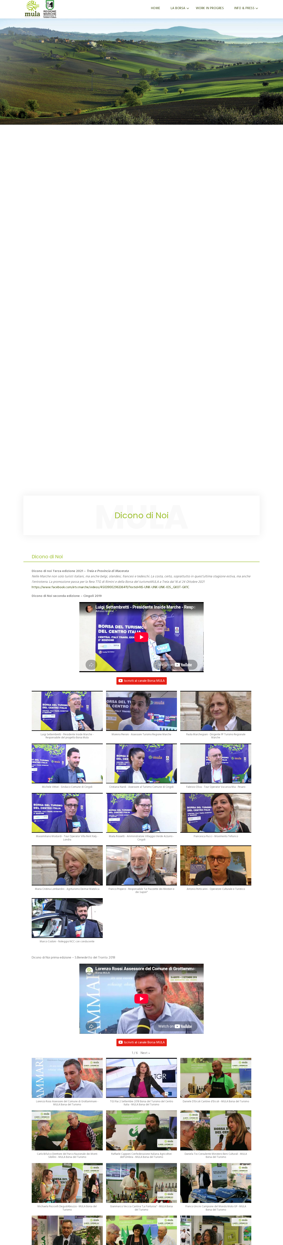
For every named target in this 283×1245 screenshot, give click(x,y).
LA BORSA (178, 8)
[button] (67, 717)
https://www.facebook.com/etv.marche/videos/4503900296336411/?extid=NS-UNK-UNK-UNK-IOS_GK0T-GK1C (110, 587)
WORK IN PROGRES (210, 8)
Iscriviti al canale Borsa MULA (144, 681)
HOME (155, 8)
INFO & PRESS (244, 8)
